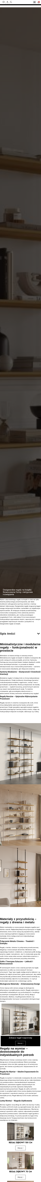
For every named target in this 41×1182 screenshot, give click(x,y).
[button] (34, 2)
